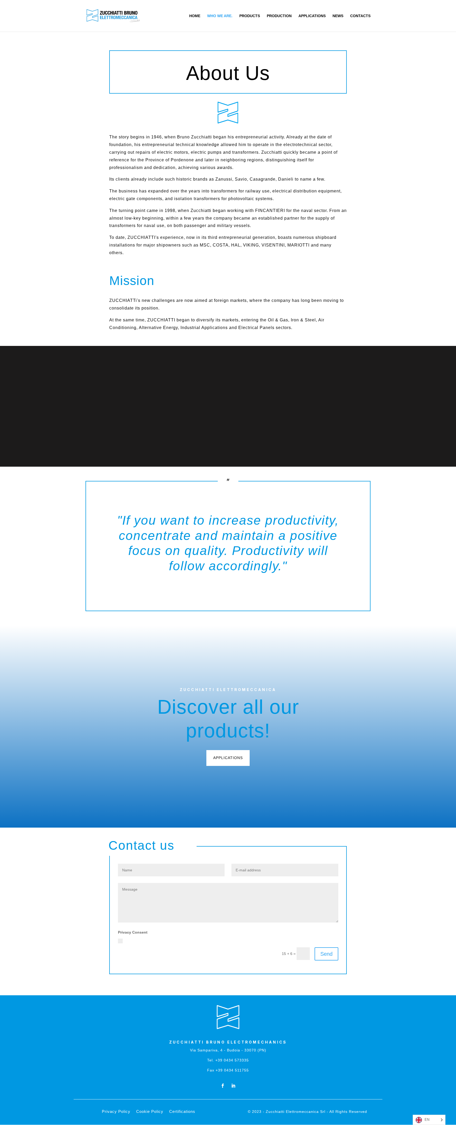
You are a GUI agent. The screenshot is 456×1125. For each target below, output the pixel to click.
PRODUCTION (279, 16)
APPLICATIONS (312, 16)
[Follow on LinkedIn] (233, 1085)
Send (326, 954)
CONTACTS (360, 16)
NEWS (337, 16)
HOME (194, 16)
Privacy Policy (209, 940)
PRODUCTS (249, 16)
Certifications (182, 1112)
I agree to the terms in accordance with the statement (182, 940)
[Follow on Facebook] (222, 1085)
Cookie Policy (149, 1112)
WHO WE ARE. (219, 16)
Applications (228, 758)
